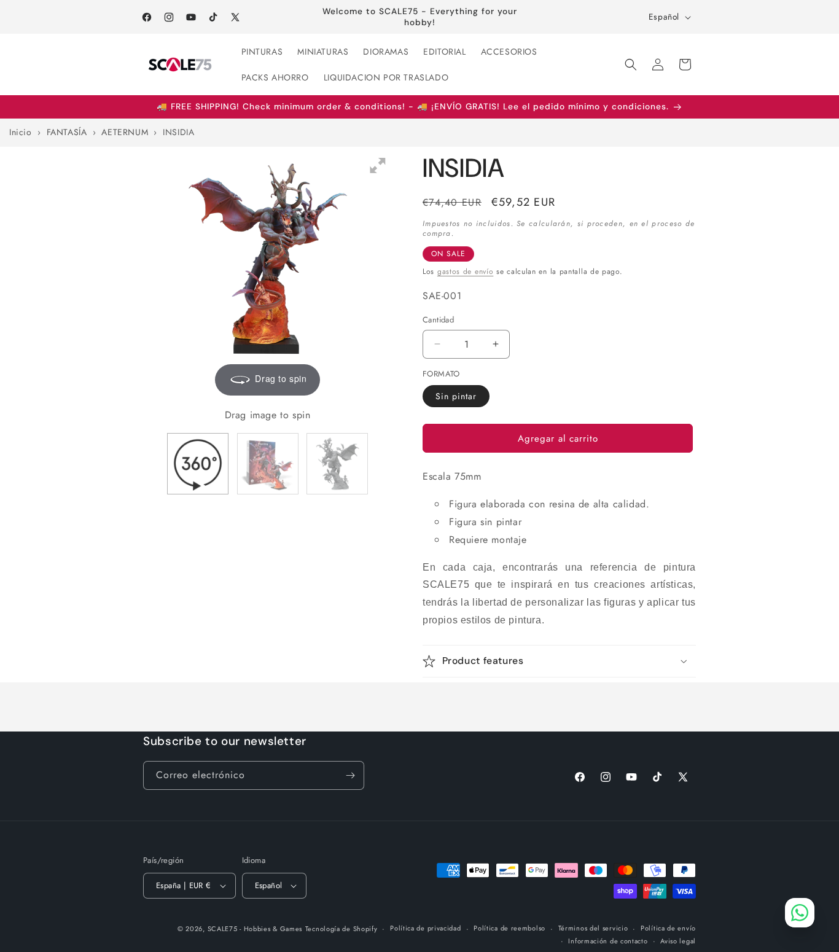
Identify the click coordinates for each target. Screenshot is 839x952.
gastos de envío (465, 271)
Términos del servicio (593, 928)
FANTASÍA (68, 132)
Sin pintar (456, 396)
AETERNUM (125, 132)
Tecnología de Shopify (341, 929)
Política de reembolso (509, 928)
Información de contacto (607, 941)
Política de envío (668, 928)
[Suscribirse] (350, 775)
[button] (630, 64)
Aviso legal (678, 941)
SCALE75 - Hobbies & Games (255, 929)
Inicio (20, 132)
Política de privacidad (425, 928)
